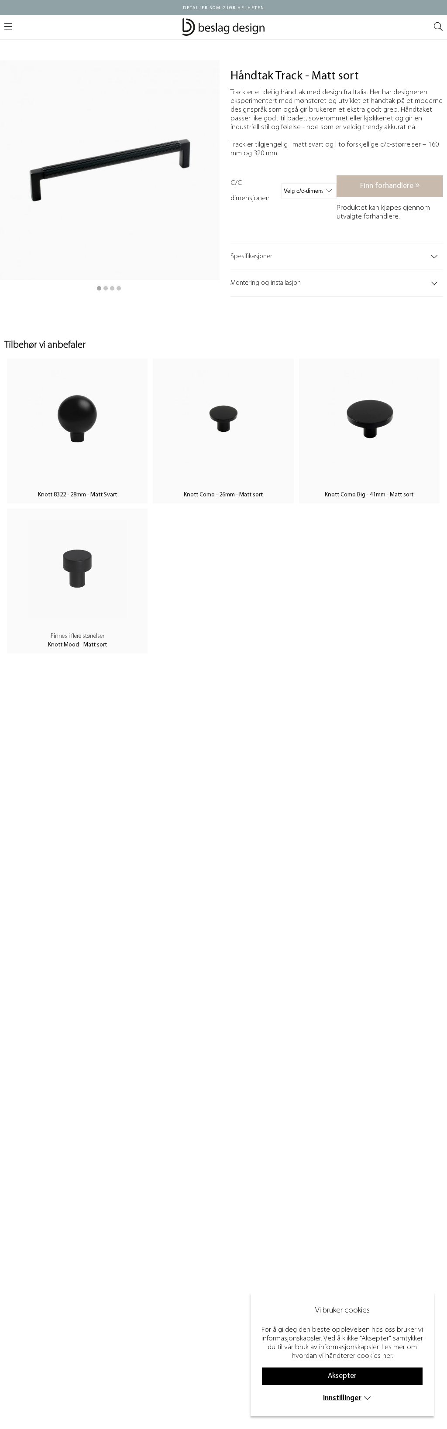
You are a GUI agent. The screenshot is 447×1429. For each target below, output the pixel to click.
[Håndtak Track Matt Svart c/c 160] (105, 288)
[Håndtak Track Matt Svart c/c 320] (119, 288)
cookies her (374, 1356)
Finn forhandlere (387, 186)
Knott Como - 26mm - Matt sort (223, 495)
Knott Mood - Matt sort (77, 645)
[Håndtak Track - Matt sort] (99, 288)
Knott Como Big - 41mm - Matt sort (369, 495)
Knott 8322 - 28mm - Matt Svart (77, 495)
